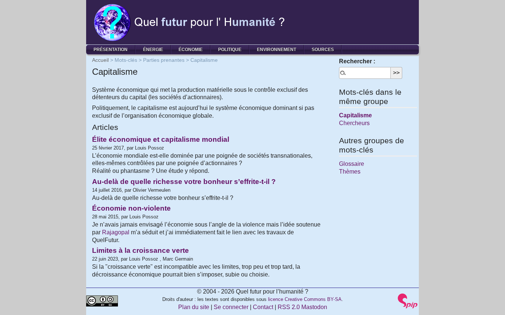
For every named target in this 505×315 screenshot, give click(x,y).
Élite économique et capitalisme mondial (160, 139)
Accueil (100, 60)
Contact (263, 307)
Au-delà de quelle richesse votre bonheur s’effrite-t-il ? (184, 181)
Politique (229, 49)
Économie (191, 49)
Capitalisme (355, 115)
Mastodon (314, 307)
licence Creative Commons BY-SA (305, 299)
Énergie (153, 49)
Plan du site (193, 307)
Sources (323, 49)
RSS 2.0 (289, 307)
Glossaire (351, 164)
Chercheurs (354, 123)
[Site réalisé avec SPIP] (408, 300)
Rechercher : (357, 61)
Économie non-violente (131, 208)
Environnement (276, 49)
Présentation (111, 49)
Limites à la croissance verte (140, 250)
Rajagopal (115, 232)
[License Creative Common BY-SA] (102, 300)
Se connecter (231, 307)
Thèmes (349, 171)
